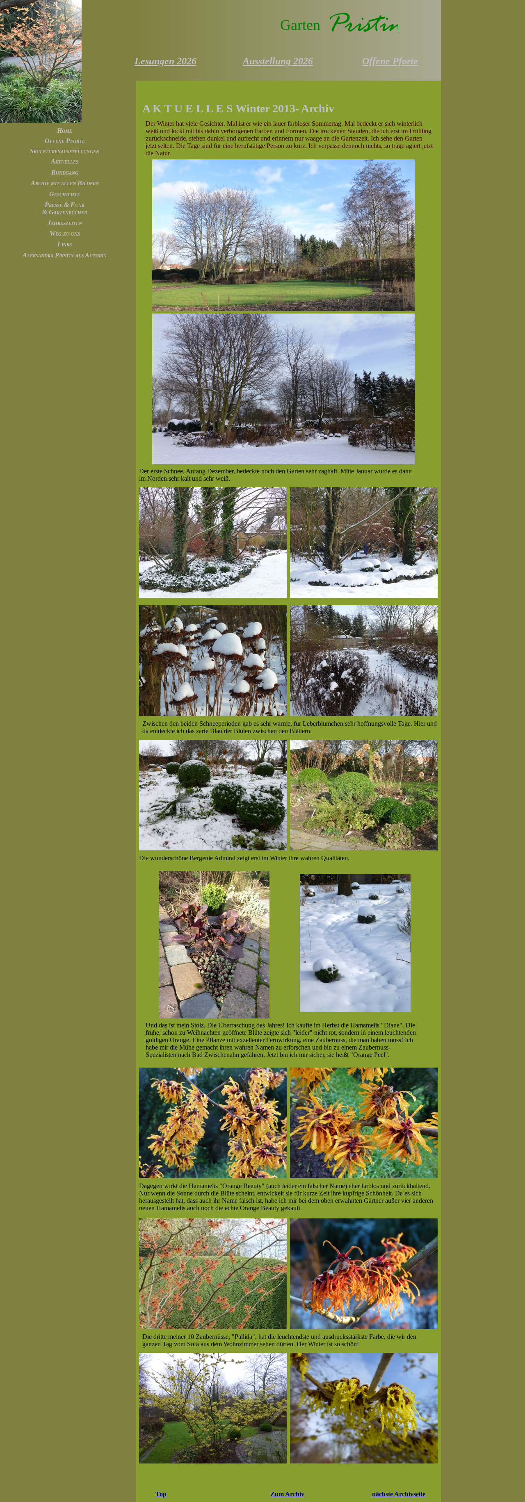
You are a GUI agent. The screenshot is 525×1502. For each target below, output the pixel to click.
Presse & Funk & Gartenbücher (64, 208)
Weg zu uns (65, 233)
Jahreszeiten (65, 222)
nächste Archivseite (398, 1494)
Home (64, 130)
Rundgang (64, 172)
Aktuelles (64, 161)
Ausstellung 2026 (278, 61)
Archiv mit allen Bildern (65, 183)
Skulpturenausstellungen (64, 151)
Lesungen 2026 (165, 61)
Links (64, 244)
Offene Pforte (65, 140)
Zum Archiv (287, 1494)
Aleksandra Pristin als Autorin (65, 255)
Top (161, 1494)
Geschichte (64, 194)
